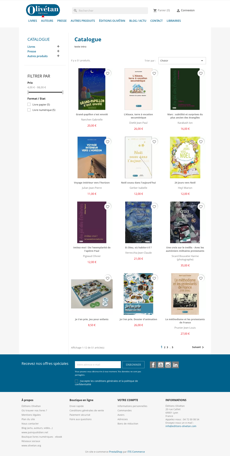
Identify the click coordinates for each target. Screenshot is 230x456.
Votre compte (128, 400)
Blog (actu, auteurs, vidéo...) (37, 428)
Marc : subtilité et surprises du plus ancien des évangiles (185, 116)
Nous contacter (30, 423)
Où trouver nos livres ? (34, 410)
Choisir (182, 61)
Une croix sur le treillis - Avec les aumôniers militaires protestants (185, 249)
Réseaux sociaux (31, 441)
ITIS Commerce (136, 451)
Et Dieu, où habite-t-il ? (138, 247)
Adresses (123, 419)
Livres (32, 21)
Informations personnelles (132, 406)
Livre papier (41, 104)
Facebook (153, 364)
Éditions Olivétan (112, 21)
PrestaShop (115, 451)
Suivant (198, 347)
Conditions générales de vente (87, 410)
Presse (62, 21)
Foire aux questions (81, 419)
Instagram (168, 364)
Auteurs (47, 21)
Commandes (125, 410)
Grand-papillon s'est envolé (92, 114)
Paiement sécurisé (80, 414)
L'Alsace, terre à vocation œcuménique (138, 116)
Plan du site (28, 419)
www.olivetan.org (31, 445)
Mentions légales (31, 414)
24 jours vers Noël (185, 182)
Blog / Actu (137, 21)
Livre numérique (43, 110)
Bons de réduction (128, 423)
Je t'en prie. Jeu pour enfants (91, 319)
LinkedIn (175, 364)
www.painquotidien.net (35, 432)
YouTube (160, 364)
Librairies (174, 21)
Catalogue (38, 39)
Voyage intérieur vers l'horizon (92, 182)
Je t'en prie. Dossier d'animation (138, 319)
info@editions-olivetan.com (181, 426)
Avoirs (121, 414)
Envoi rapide (77, 406)
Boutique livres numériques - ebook (42, 436)
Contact (156, 21)
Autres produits (83, 21)
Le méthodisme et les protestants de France (185, 321)
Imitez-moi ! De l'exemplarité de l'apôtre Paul (91, 249)
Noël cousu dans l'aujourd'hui (138, 182)
